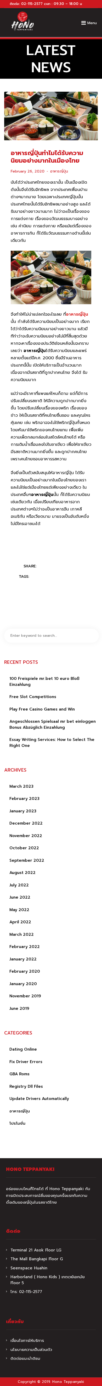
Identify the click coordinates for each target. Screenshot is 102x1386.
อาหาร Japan (40, 584)
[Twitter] (54, 566)
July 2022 (19, 885)
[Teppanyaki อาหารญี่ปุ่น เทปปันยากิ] (22, 21)
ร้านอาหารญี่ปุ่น (70, 577)
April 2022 (20, 922)
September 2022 (26, 860)
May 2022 (19, 910)
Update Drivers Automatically (39, 1099)
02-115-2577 (32, 3)
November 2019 (25, 996)
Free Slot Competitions (32, 697)
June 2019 (19, 1008)
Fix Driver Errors (25, 1062)
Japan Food (43, 577)
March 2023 (21, 786)
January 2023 (22, 811)
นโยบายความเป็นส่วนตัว (31, 1349)
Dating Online (23, 1049)
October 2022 (24, 848)
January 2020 (23, 984)
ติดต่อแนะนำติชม (25, 1358)
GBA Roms (19, 1074)
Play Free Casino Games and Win (42, 709)
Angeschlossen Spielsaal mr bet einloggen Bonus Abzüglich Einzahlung (52, 724)
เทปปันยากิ (65, 584)
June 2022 (19, 897)
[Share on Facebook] (44, 566)
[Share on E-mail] (74, 566)
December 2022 (26, 823)
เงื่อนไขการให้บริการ (27, 1340)
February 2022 (24, 947)
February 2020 (24, 971)
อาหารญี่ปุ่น (59, 171)
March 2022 (21, 934)
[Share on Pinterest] (64, 566)
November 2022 (25, 836)
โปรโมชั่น (17, 1123)
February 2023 (24, 798)
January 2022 (23, 959)
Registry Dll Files (26, 1086)
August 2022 (22, 873)
